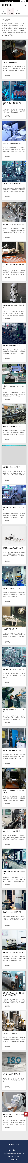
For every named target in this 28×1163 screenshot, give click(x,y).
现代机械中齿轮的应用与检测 (12, 912)
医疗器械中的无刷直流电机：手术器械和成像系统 (13, 1115)
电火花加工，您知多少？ (11, 1033)
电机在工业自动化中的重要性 (12, 184)
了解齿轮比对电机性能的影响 (12, 143)
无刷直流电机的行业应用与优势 (13, 548)
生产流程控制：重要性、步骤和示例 (13, 508)
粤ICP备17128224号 (14, 1156)
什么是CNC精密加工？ (10, 629)
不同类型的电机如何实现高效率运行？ (13, 266)
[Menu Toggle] (25, 5)
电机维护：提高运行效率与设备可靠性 (13, 387)
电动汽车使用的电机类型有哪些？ (13, 426)
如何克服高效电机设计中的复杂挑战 (13, 711)
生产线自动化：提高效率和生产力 (13, 669)
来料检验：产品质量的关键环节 (13, 952)
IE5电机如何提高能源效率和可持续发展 (14, 872)
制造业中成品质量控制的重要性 (13, 750)
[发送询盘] (26, 1114)
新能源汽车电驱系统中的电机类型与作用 (13, 792)
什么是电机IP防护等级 (10, 62)
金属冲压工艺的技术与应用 (11, 588)
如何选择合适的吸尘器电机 (11, 346)
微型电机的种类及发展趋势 (11, 831)
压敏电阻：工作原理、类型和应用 (13, 224)
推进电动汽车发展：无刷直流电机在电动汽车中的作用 (13, 994)
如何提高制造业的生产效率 (11, 467)
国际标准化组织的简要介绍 (11, 1074)
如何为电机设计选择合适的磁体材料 (13, 104)
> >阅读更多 (7, 75)
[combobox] (23, 1)
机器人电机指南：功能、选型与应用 (13, 306)
